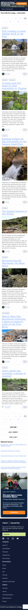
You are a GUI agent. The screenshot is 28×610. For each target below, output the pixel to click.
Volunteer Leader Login (8, 581)
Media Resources (6, 598)
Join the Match (22, 3)
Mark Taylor (7, 73)
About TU (4, 545)
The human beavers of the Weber (14, 212)
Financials (5, 552)
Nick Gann (7, 251)
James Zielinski (8, 406)
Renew (4, 568)
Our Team (4, 588)
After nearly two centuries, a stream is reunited (14, 373)
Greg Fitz (7, 201)
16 (18, 22)
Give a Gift (13, 437)
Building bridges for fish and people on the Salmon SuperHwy (14, 141)
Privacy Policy (6, 558)
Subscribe (13, 427)
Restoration (5, 28)
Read (25, 74)
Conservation (12, 80)
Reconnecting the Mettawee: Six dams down (13, 263)
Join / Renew (13, 432)
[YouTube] (18, 538)
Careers (4, 591)
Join (3, 571)
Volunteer (5, 578)
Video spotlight (6, 313)
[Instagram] (13, 538)
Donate (4, 565)
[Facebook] (3, 538)
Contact (4, 601)
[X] (8, 538)
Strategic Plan (6, 555)
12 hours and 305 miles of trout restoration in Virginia (14, 85)
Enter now (14, 512)
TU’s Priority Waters (7, 595)
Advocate (4, 575)
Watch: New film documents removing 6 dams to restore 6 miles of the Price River (13, 321)
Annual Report (6, 548)
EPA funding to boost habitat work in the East (14, 33)
